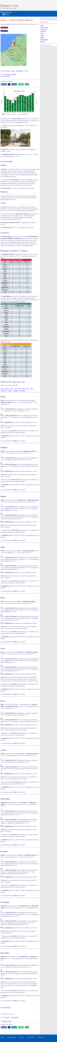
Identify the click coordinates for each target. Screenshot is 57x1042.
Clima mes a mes (5, 76)
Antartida (42, 31)
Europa (13, 71)
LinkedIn (14, 84)
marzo (12, 388)
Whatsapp (21, 84)
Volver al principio (6, 1007)
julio (27, 388)
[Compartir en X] (9, 84)
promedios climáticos (10, 74)
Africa (42, 25)
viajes (9, 5)
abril (16, 388)
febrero (7, 388)
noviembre (15, 390)
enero (2, 388)
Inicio (8, 71)
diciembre (22, 390)
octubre (10, 390)
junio (23, 388)
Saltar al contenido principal (7, 1)
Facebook (4, 84)
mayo (19, 388)
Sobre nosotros (11, 1037)
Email (27, 84)
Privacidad (41, 1037)
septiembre (3, 390)
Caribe (42, 35)
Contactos (21, 1037)
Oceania (42, 41)
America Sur (43, 29)
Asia (41, 33)
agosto (31, 388)
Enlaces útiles (31, 1037)
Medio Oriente (44, 39)
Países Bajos (19, 71)
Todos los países (7, 1021)
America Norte (44, 27)
